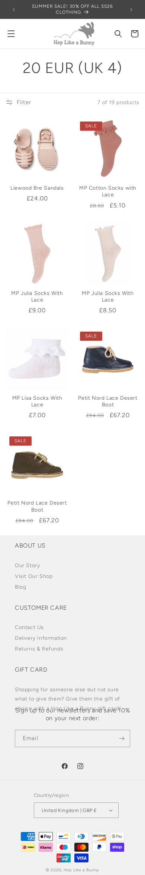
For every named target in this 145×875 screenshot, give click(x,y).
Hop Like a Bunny (81, 870)
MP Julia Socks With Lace (37, 296)
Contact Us (29, 627)
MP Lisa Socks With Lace (37, 401)
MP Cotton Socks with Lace (107, 191)
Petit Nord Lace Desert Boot (107, 401)
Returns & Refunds (39, 649)
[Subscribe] (121, 738)
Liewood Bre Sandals (37, 188)
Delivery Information (41, 638)
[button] (11, 34)
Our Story (27, 565)
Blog (20, 587)
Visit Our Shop (33, 576)
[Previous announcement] (14, 9)
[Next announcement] (131, 9)
